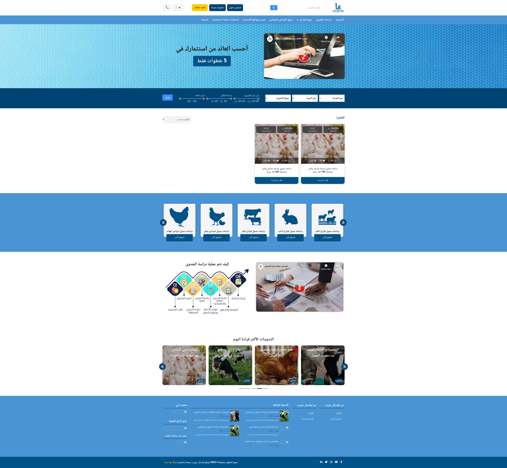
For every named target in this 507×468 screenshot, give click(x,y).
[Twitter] (326, 462)
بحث (167, 97)
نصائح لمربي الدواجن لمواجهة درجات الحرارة (261, 441)
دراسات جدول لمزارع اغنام (327, 231)
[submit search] (273, 7)
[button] (304, 56)
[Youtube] (336, 462)
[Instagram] (331, 462)
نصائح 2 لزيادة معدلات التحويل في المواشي (261, 412)
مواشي (339, 380)
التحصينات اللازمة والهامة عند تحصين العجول (211, 412)
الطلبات (338, 413)
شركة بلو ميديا (170, 462)
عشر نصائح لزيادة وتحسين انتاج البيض (263, 427)
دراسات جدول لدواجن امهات (180, 231)
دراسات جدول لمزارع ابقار (253, 231)
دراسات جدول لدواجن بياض (216, 231)
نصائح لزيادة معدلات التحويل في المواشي (213, 427)
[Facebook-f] (341, 462)
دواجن (293, 380)
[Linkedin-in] (321, 462)
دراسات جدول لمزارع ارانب (290, 231)
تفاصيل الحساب (335, 419)
